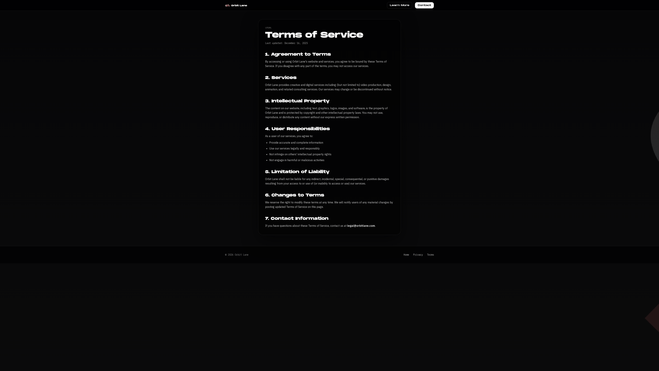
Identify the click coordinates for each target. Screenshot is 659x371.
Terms (430, 254)
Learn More (399, 5)
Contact (424, 5)
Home (406, 254)
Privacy (418, 254)
